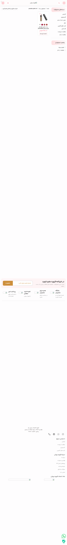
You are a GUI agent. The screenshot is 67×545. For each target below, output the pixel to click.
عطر (65, 23)
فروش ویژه (61, 47)
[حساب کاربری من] (8, 3)
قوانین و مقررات (61, 460)
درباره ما (63, 457)
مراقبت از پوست (62, 32)
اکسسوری (63, 17)
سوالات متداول (61, 469)
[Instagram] (63, 434)
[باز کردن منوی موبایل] (64, 3)
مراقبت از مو (63, 34)
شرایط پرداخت (61, 466)
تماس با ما (62, 472)
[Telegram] (54, 434)
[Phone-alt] (49, 434)
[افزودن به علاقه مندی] (40, 13)
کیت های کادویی (62, 26)
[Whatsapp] (58, 434)
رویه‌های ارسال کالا (60, 463)
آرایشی (64, 14)
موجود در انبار (60, 50)
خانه (48, 8)
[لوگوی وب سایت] (33, 3)
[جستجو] (59, 3)
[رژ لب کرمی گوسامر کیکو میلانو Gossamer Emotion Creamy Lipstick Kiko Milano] (43, 17)
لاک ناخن (64, 29)
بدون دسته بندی (61, 20)
